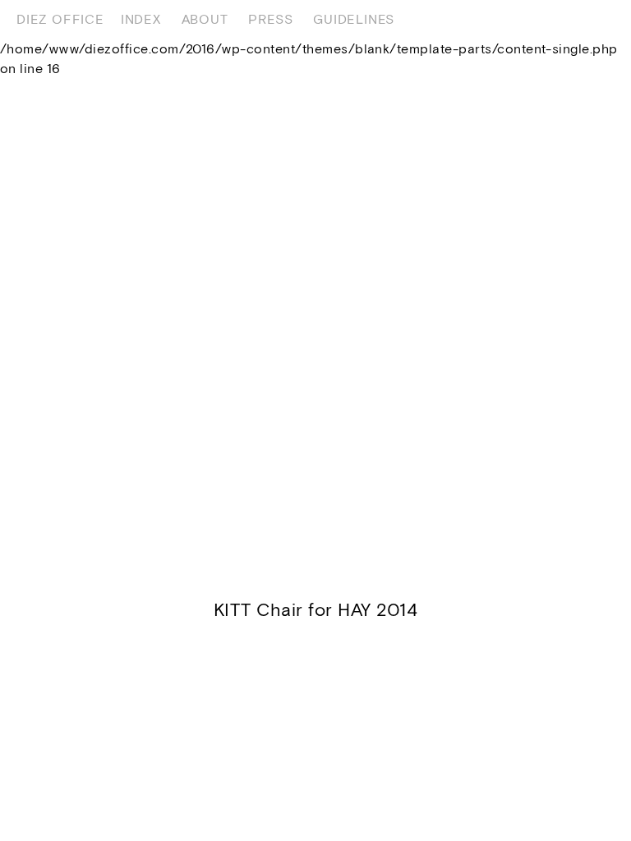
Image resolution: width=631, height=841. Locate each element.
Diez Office (60, 19)
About (205, 19)
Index (141, 19)
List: (592, 19)
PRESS (270, 19)
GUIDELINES (353, 19)
